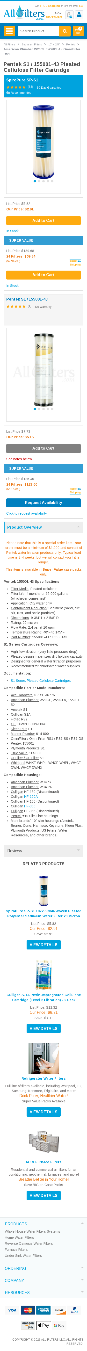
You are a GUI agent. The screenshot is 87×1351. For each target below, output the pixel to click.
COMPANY (14, 1280)
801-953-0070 (54, 17)
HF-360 (30, 806)
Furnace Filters (16, 1249)
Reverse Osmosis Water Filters (29, 1243)
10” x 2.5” (54, 44)
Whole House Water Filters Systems (32, 1231)
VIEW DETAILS (44, 945)
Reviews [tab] (14, 851)
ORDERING (15, 1267)
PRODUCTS (16, 1223)
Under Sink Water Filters (23, 1256)
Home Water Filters (19, 1237)
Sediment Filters (32, 44)
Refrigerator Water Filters (44, 1078)
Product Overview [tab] (24, 527)
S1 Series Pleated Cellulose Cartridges (41, 681)
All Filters (9, 44)
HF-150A (31, 796)
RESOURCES (17, 1292)
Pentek (70, 44)
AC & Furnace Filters (44, 1162)
